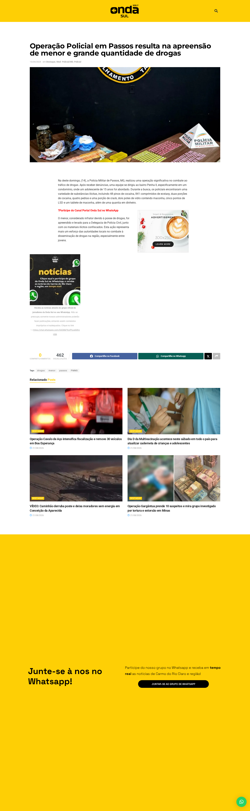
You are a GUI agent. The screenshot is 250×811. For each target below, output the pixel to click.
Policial (77, 61)
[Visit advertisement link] (163, 231)
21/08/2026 (38, 448)
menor (52, 370)
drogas (41, 370)
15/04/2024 (35, 61)
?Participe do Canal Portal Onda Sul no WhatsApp (88, 210)
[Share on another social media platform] (216, 356)
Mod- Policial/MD (64, 61)
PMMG (74, 370)
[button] (216, 10)
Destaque (50, 61)
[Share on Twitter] (208, 356)
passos (63, 370)
